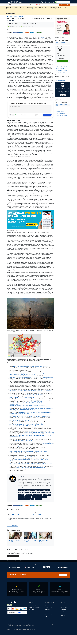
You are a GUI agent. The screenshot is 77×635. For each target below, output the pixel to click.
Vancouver (28, 514)
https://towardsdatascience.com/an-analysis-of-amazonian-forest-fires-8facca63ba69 (28, 451)
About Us (27, 4)
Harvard (22, 514)
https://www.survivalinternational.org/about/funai (19, 454)
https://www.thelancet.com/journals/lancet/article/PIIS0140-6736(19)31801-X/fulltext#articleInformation (31, 377)
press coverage (43, 564)
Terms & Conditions (18, 629)
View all (51, 530)
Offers (37, 4)
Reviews (21, 4)
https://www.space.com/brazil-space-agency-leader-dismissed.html (30, 467)
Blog (46, 616)
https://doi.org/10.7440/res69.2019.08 (35, 394)
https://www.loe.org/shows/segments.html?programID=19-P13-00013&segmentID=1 (27, 379)
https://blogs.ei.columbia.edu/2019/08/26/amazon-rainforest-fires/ (39, 432)
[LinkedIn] (12, 602)
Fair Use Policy (64, 607)
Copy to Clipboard (12, 525)
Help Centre (63, 611)
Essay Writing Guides (60, 113)
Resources (32, 4)
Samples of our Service (61, 70)
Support (45, 2)
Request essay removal (13, 556)
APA (9, 514)
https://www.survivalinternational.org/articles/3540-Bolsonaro (26, 456)
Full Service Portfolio (60, 72)
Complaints (63, 609)
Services (16, 4)
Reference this (12, 29)
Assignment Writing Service (62, 66)
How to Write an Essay (61, 108)
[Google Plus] (15, 602)
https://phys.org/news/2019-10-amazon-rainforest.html (28, 425)
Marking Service (59, 68)
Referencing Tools (60, 111)
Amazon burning (42, 37)
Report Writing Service (61, 64)
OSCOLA (40, 514)
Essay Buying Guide (49, 614)
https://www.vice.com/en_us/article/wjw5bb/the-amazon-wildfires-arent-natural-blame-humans (29, 416)
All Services (31, 614)
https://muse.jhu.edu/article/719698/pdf (23, 440)
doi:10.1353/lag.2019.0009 (47, 443)
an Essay (62, 61)
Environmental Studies (18, 16)
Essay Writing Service (33, 605)
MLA (13, 514)
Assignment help (32, 611)
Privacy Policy (10, 629)
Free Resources (48, 611)
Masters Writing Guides (61, 115)
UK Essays (10, 4)
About (62, 605)
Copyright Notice (27, 629)
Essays (11, 16)
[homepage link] (7, 16)
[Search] (55, 2)
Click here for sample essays (37, 8)
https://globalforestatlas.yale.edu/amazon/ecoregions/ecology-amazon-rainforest (30, 366)
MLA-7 (17, 514)
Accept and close (10, 13)
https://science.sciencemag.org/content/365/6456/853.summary (23, 397)
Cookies (33, 629)
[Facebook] (8, 602)
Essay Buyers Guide (60, 109)
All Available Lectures (60, 80)
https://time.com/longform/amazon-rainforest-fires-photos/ (22, 446)
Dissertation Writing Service (35, 607)
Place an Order (64, 4)
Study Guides (47, 609)
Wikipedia (34, 514)
